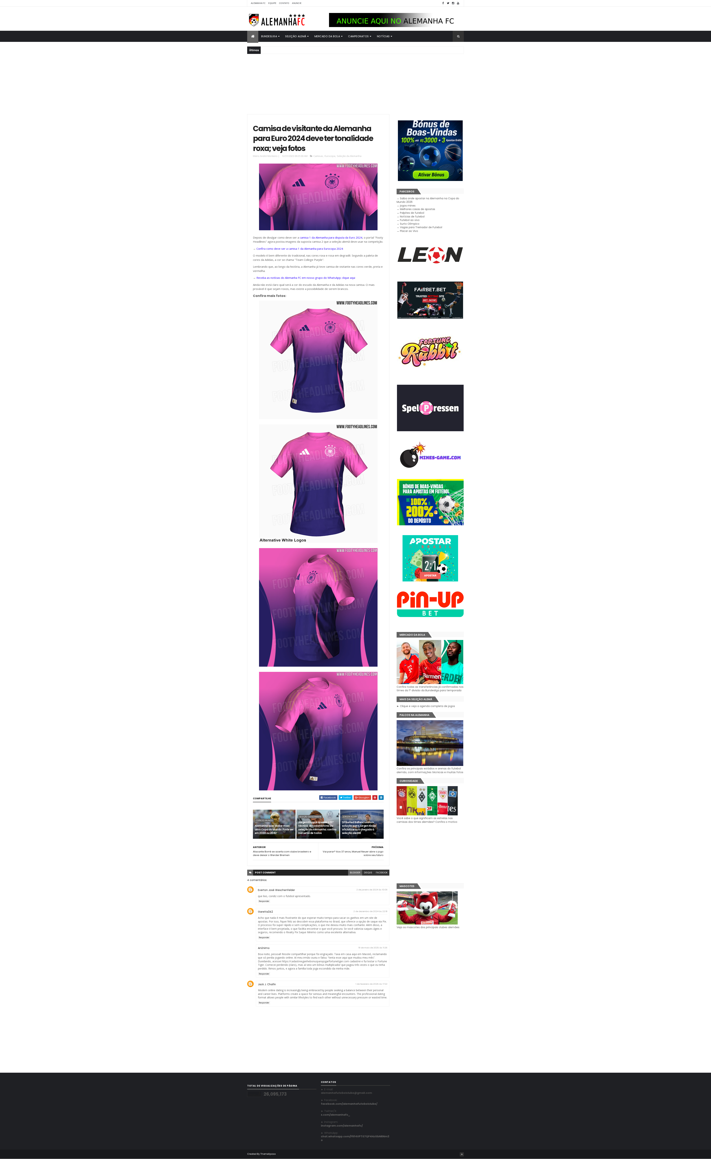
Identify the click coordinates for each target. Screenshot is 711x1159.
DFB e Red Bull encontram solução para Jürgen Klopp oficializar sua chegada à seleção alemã (359, 827)
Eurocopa (330, 156)
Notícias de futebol (412, 216)
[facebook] (443, 3)
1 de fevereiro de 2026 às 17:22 (371, 983)
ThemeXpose (268, 1153)
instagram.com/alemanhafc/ (342, 1126)
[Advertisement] (355, 83)
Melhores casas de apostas (417, 209)
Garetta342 (265, 912)
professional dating (373, 994)
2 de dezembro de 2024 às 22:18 (370, 911)
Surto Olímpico (409, 224)
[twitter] (448, 3)
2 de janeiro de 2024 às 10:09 (371, 889)
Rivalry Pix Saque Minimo (301, 932)
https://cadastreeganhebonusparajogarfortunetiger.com (315, 961)
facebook (382, 872)
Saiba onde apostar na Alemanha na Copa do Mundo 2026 (428, 200)
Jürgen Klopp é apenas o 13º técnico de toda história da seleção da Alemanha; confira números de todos (317, 827)
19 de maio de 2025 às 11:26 (372, 947)
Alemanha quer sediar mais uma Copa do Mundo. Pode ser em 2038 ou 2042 (274, 829)
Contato (284, 3)
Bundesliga (269, 36)
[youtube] (458, 3)
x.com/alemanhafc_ (335, 1115)
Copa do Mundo (264, 820)
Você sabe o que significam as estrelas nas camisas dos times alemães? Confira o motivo (427, 820)
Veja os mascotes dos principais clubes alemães (428, 927)
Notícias (383, 36)
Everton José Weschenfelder (276, 890)
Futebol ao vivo (410, 220)
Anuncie (296, 3)
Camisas (318, 156)
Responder (264, 901)
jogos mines (407, 205)
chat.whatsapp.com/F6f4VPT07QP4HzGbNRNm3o (355, 1138)
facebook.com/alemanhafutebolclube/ (349, 1104)
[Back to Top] (462, 1154)
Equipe (272, 3)
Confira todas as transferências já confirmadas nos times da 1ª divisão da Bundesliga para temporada (430, 688)
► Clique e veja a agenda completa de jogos (426, 706)
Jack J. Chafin (267, 984)
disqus (368, 872)
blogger (355, 872)
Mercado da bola (327, 36)
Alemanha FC (258, 3)
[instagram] (453, 3)
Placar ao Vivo (409, 231)
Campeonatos (358, 36)
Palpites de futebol (412, 213)
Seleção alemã (295, 36)
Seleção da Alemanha (349, 156)
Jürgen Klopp (350, 816)
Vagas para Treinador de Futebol (421, 227)
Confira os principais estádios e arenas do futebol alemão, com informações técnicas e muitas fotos (430, 770)
